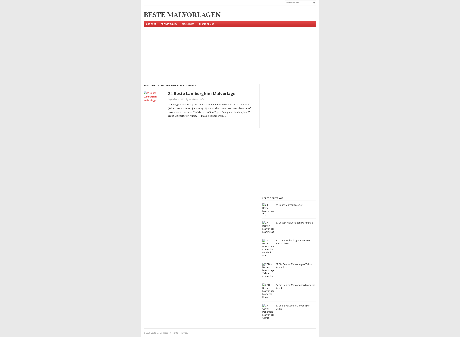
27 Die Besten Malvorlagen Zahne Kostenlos (294, 265)
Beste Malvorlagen (160, 332)
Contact (151, 24)
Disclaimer (188, 24)
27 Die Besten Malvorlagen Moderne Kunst (295, 286)
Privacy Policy (169, 24)
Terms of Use (206, 24)
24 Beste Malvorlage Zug (289, 204)
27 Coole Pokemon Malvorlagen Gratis (293, 307)
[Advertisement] (230, 52)
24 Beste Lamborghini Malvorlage (201, 93)
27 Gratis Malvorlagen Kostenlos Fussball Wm (293, 242)
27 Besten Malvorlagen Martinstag (294, 222)
